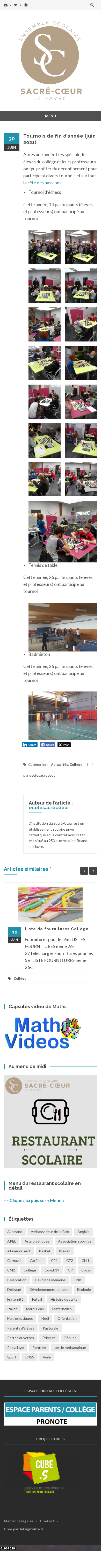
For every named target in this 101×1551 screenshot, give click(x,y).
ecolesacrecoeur (43, 775)
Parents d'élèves (20, 1328)
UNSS (29, 1357)
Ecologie (84, 1289)
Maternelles (62, 1309)
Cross (86, 1270)
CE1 (54, 1260)
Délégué (14, 1289)
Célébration (16, 1280)
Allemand (14, 1231)
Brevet (64, 1251)
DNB (77, 1280)
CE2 (69, 1260)
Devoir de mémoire (50, 1280)
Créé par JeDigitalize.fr (24, 1529)
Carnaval (14, 1260)
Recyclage (15, 1347)
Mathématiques (20, 1318)
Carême (36, 1260)
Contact (47, 1521)
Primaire (49, 1337)
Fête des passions (44, 182)
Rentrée (39, 1347)
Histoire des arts (64, 1299)
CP (70, 1270)
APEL (11, 1241)
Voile (47, 1357)
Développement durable (49, 1289)
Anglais (83, 1231)
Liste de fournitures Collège (57, 929)
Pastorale (50, 1328)
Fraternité (15, 1299)
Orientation (67, 1318)
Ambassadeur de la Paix (50, 1231)
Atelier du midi (19, 1251)
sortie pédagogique (70, 1347)
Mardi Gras (35, 1309)
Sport (11, 1357)
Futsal (37, 1299)
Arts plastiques (37, 1241)
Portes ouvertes (20, 1337)
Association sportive (74, 1241)
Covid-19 (52, 1270)
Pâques (70, 1337)
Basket (45, 1251)
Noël (45, 1318)
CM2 (11, 1270)
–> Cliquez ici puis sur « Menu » (34, 1200)
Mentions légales (18, 1521)
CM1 (85, 1260)
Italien (12, 1309)
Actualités (59, 764)
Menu (50, 115)
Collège (76, 764)
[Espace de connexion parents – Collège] (50, 1413)
